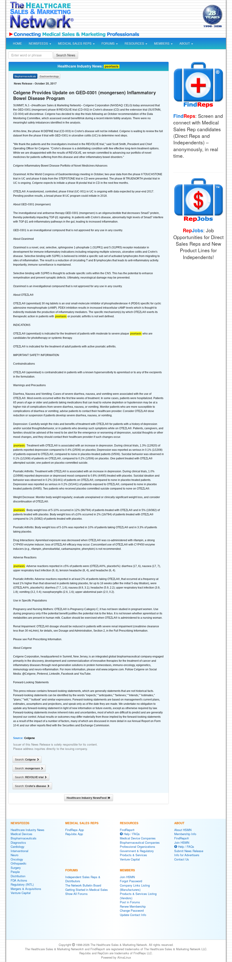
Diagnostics (18, 842)
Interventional (19, 851)
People (15, 872)
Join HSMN (127, 877)
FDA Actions (19, 880)
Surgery (16, 867)
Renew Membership (133, 906)
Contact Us (181, 859)
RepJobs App (74, 834)
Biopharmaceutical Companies (140, 842)
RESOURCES (135, 43)
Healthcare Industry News (27, 830)
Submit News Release (188, 851)
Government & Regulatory (137, 851)
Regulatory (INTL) (22, 884)
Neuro (14, 855)
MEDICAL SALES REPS (75, 43)
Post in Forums (130, 902)
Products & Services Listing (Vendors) (138, 896)
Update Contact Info (133, 915)
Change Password (132, 910)
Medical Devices (21, 834)
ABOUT (185, 43)
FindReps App (74, 830)
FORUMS (109, 43)
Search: (25, 759)
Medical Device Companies (138, 838)
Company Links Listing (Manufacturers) (135, 887)
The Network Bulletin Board (83, 885)
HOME (17, 43)
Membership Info (185, 834)
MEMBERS (162, 43)
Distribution (18, 876)
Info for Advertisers (186, 855)
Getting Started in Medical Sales (86, 889)
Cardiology (17, 846)
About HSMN (182, 830)
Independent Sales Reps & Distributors (82, 879)
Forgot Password (131, 881)
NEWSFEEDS (39, 43)
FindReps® (127, 830)
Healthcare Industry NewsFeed (87, 798)
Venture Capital (21, 893)
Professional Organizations (137, 846)
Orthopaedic (19, 863)
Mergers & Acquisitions (26, 889)
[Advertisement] (137, 17)
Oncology (17, 859)
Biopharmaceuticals (23, 838)
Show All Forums (76, 894)
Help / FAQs (131, 834)
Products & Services (133, 855)
